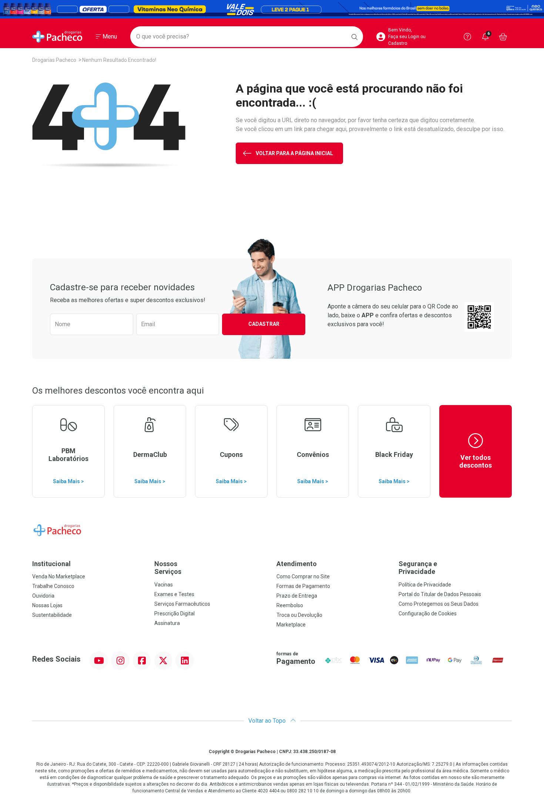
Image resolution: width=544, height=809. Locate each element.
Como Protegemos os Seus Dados (438, 604)
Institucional (51, 564)
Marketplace (291, 625)
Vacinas (163, 585)
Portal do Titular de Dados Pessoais (440, 594)
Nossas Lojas (47, 605)
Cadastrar (263, 324)
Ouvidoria (43, 596)
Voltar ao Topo (267, 720)
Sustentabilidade (52, 615)
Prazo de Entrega (296, 596)
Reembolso (289, 605)
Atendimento (296, 564)
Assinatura (167, 623)
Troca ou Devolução (299, 615)
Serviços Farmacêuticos (182, 604)
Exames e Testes (174, 594)
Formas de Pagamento (303, 586)
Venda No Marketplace (58, 576)
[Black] (272, 9)
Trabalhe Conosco (53, 586)
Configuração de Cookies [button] (428, 613)
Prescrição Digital (174, 613)
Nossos (167, 568)
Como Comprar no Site (303, 576)
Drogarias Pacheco (54, 60)
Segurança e (418, 568)
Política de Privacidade (425, 585)
